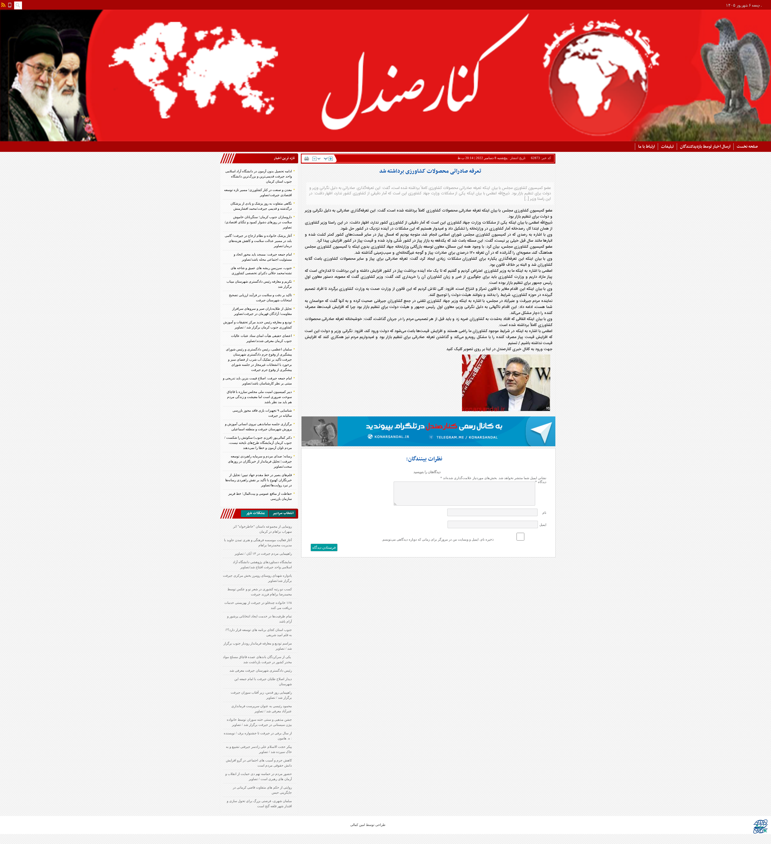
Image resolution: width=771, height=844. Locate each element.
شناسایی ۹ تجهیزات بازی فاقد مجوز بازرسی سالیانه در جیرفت (262, 413)
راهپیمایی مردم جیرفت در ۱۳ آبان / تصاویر (263, 553)
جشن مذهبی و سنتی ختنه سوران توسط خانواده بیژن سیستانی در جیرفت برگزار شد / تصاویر (259, 722)
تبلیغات (667, 146)
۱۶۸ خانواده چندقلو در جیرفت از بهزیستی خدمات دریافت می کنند (258, 605)
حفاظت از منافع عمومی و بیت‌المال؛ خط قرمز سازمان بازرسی (260, 496)
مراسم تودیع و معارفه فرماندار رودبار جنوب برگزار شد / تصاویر (257, 646)
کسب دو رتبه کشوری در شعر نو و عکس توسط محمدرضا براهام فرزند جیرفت (259, 591)
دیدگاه (540, 482)
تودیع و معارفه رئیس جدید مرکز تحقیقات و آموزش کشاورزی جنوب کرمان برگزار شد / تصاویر (257, 324)
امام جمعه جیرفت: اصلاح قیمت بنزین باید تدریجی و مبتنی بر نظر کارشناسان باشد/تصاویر (257, 380)
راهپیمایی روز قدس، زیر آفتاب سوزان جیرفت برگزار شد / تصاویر (261, 695)
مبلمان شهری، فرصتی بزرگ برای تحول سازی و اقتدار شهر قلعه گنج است (259, 803)
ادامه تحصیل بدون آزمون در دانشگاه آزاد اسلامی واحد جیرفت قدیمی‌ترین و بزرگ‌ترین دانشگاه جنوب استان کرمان (258, 176)
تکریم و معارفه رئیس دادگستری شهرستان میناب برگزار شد (259, 284)
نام (544, 512)
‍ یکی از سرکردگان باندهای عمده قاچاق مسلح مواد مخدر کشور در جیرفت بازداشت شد (257, 659)
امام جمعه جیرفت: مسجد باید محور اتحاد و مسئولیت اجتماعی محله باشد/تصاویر (263, 257)
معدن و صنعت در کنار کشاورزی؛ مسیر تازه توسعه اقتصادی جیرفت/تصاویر (258, 192)
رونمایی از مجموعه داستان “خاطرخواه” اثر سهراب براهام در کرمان (262, 529)
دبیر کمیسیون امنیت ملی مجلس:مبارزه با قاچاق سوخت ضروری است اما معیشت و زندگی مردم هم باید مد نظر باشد (259, 397)
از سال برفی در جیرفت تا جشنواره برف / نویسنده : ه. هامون (258, 735)
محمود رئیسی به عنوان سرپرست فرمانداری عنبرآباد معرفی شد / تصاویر (261, 708)
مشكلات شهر (255, 513)
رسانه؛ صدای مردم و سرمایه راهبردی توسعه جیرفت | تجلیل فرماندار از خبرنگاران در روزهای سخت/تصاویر (260, 461)
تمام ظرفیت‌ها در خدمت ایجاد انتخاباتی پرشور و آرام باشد (259, 618)
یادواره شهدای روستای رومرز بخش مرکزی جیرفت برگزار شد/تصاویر (257, 578)
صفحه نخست (747, 146)
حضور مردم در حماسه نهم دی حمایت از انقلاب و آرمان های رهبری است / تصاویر (258, 776)
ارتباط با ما (646, 146)
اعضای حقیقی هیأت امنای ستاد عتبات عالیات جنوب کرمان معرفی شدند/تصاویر (261, 338)
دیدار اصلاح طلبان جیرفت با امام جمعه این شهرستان (263, 681)
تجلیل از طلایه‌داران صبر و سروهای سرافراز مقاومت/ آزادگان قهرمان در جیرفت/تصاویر (262, 311)
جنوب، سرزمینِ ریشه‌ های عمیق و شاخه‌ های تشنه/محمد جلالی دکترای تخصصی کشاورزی (261, 270)
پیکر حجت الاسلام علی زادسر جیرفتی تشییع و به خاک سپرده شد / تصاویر (259, 749)
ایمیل (542, 524)
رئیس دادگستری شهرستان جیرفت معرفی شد (260, 670)
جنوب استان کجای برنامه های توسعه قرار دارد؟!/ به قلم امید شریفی (258, 632)
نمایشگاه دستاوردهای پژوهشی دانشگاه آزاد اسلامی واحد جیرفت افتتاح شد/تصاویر (262, 564)
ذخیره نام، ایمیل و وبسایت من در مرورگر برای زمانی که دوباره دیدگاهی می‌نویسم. (438, 539)
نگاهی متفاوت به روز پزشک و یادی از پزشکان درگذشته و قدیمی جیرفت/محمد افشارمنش (261, 206)
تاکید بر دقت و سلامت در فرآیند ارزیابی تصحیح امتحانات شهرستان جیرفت (260, 297)
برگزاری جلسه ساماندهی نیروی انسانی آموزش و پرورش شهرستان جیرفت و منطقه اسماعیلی (258, 426)
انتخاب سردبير (283, 513)
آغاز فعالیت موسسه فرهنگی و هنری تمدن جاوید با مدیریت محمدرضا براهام (258, 542)
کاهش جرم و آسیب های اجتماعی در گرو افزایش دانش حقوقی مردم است (259, 762)
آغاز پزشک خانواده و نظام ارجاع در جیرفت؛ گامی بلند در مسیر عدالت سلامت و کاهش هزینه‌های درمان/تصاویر (258, 241)
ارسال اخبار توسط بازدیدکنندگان (705, 146)
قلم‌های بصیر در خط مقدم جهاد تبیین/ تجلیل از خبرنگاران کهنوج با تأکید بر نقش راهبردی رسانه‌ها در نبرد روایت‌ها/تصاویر (258, 480)
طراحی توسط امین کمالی (368, 825)
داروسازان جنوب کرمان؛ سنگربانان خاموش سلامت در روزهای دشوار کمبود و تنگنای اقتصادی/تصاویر (258, 222)
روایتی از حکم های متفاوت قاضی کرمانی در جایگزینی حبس (262, 790)
